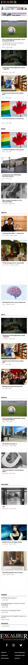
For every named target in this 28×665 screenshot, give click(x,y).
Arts (3, 72)
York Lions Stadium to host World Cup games (13, 470)
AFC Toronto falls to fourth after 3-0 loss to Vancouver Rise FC (13, 40)
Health (7, 235)
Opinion (4, 445)
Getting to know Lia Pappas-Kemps (12, 542)
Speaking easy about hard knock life (12, 386)
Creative (6, 72)
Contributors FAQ (20, 655)
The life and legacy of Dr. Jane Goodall (13, 263)
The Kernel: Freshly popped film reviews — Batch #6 (13, 68)
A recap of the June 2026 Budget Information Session (11, 175)
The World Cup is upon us (9, 444)
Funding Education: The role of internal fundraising (13, 604)
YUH (3, 506)
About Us (3, 652)
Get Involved (4, 658)
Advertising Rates (20, 652)
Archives (17, 658)
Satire (6, 203)
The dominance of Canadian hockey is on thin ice (13, 616)
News (3, 122)
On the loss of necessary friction (11, 610)
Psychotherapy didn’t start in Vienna (12, 572)
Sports (4, 47)
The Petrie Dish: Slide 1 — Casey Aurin (13, 233)
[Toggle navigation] (25, 2)
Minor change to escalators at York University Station (12, 201)
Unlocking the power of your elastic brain (13, 302)
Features (4, 235)
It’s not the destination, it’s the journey (13, 118)
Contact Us (4, 655)
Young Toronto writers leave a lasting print (12, 93)
